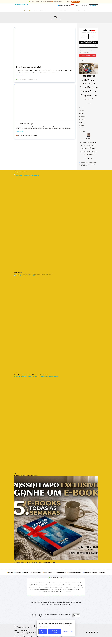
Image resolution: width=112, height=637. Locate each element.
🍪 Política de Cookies (47, 572)
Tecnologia (78, 10)
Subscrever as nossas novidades (87, 55)
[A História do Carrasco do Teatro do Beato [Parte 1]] (56, 424)
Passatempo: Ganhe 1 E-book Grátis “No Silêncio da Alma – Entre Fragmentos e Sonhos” (88, 87)
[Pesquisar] (86, 5)
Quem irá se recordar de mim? (28, 66)
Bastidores (85, 10)
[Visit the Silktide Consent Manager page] (71, 631)
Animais (72, 10)
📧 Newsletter (17, 572)
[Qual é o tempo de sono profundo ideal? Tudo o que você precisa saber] (56, 323)
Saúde (80, 122)
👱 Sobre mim (10, 572)
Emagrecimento (82, 116)
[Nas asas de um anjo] (44, 102)
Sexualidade (81, 123)
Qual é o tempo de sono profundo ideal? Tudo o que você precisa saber (31, 374)
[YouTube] (94, 632)
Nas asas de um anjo (24, 123)
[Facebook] (85, 158)
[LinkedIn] (91, 632)
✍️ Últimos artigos (33, 10)
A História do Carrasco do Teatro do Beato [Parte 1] (26, 475)
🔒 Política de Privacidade (35, 572)
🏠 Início (25, 10)
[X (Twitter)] (88, 158)
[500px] (97, 632)
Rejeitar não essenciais (54, 631)
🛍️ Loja (76, 5)
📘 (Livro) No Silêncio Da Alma (65, 5)
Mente (47, 10)
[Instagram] (92, 158)
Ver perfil (88, 140)
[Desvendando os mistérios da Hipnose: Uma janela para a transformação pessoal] (56, 223)
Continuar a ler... (20, 75)
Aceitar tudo (42, 631)
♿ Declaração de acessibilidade (90, 572)
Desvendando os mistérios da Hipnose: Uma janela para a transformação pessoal (33, 274)
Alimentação (81, 110)
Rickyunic (24, 627)
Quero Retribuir (75, 1)
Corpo (41, 10)
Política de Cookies (43, 627)
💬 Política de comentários (60, 572)
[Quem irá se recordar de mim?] (44, 45)
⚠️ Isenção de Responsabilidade (74, 572)
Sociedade (66, 10)
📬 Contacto (25, 572)
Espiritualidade (53, 10)
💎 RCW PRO (93, 5)
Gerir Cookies (102, 572)
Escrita (60, 10)
